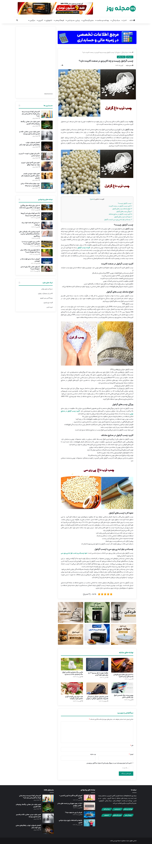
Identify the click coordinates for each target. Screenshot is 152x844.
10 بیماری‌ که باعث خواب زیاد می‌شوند (31, 223)
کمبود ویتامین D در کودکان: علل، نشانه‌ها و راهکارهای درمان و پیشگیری (29, 233)
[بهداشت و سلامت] (128, 810)
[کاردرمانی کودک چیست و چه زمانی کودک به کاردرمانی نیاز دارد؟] (47, 114)
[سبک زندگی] (107, 810)
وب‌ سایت (93, 754)
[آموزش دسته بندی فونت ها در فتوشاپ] (47, 261)
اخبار (125, 20)
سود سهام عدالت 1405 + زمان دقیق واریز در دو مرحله (30, 184)
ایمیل (131, 754)
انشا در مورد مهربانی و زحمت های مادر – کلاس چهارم (69, 804)
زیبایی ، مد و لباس (73, 20)
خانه (131, 20)
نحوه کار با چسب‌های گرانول (123, 217)
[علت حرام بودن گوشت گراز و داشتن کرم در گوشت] (72, 688)
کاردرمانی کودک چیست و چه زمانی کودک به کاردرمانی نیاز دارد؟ (31, 113)
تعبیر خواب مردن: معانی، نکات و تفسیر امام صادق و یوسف (29, 132)
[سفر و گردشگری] (117, 816)
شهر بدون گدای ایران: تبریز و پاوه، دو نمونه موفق (30, 163)
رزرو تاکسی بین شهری (46, 298)
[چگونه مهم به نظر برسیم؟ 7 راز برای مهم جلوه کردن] (97, 664)
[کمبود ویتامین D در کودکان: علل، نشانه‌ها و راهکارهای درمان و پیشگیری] (47, 234)
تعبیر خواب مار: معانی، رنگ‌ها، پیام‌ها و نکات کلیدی (30, 122)
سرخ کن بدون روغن (47, 289)
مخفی (92, 199)
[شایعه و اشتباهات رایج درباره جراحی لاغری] (89, 822)
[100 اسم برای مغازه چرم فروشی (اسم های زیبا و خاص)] (122, 665)
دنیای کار (117, 52)
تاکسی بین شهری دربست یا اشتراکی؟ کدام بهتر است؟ (31, 242)
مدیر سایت (129, 65)
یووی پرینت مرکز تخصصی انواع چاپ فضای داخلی (123, 696)
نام (131, 745)
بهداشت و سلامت (103, 20)
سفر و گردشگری (88, 20)
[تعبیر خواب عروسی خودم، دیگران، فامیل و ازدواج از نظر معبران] (47, 176)
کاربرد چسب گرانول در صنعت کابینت (120, 206)
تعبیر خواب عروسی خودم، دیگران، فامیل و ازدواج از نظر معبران (30, 175)
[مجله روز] (120, 8)
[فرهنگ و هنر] (128, 816)
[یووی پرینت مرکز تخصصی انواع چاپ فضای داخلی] (122, 687)
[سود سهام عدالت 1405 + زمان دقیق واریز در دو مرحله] (47, 186)
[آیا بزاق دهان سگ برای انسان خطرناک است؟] (47, 269)
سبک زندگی (116, 20)
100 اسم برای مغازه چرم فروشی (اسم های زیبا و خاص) (123, 675)
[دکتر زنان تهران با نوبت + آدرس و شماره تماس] (47, 156)
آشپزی (40, 20)
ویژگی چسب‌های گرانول (124, 211)
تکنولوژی (49, 20)
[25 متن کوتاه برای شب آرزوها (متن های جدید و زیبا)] (47, 216)
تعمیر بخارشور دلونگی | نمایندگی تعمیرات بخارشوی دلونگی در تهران (97, 697)
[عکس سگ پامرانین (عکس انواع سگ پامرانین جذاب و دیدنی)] (72, 664)
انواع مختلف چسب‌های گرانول (122, 208)
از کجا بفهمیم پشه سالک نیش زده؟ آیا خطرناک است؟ (30, 251)
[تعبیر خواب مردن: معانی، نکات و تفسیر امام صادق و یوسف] (47, 135)
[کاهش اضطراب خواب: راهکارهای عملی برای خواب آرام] (47, 146)
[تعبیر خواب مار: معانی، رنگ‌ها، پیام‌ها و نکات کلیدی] (47, 125)
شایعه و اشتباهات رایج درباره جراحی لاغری (70, 821)
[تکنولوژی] (106, 816)
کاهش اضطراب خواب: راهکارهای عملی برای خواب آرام (29, 143)
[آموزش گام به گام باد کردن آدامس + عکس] (89, 798)
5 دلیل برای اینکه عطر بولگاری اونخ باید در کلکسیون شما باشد (29, 206)
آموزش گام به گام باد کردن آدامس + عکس (70, 796)
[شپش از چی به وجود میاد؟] (89, 814)
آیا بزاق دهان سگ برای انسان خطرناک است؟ (30, 268)
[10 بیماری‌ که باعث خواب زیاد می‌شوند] (47, 225)
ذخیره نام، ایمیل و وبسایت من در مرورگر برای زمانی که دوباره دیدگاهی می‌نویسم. (109, 763)
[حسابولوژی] (97, 37)
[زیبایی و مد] (117, 810)
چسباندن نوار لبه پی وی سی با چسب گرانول (118, 219)
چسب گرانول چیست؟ (125, 203)
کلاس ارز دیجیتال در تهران (45, 293)
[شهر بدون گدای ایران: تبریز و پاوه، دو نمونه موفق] (47, 166)
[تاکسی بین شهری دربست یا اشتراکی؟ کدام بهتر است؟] (47, 244)
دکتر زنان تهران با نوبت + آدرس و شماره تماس (29, 154)
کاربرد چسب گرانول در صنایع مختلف (120, 214)
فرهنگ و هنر (59, 20)
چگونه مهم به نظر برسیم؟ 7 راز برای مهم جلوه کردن (98, 674)
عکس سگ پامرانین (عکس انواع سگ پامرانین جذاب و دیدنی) (72, 673)
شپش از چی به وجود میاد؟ (73, 812)
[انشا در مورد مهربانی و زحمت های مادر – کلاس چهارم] (89, 806)
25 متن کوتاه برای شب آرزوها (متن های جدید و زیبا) (30, 214)
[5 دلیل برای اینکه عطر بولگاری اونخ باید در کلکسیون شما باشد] (47, 207)
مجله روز (117, 841)
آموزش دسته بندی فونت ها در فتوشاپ (30, 260)
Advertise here (48, 94)
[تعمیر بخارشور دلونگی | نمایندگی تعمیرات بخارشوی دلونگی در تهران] (97, 688)
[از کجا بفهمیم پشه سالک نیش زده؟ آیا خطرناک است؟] (47, 252)
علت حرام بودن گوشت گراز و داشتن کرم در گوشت (74, 697)
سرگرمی (32, 20)
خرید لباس (50, 307)
